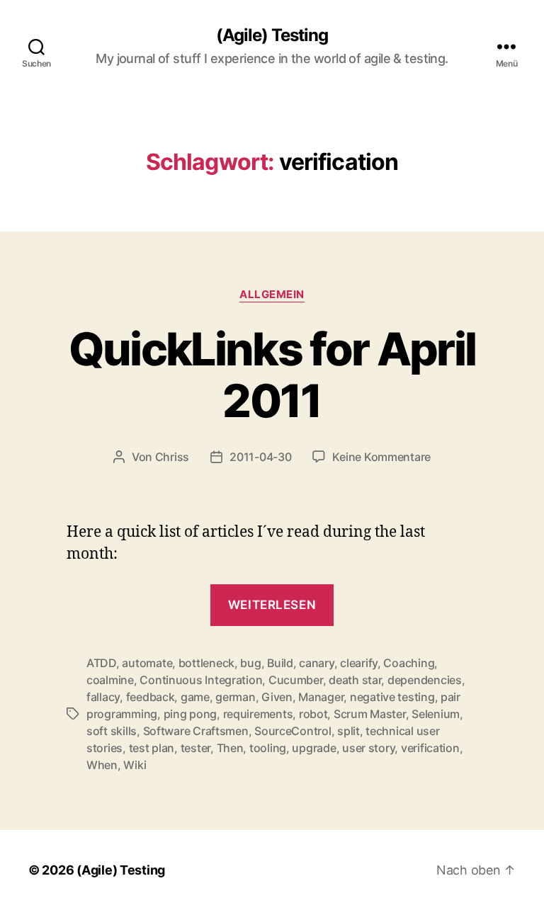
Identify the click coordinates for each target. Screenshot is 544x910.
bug (250, 663)
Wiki (134, 765)
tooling (267, 748)
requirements (258, 714)
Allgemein (272, 294)
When (102, 765)
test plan (152, 748)
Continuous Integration (201, 680)
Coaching (408, 663)
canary (316, 663)
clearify (359, 663)
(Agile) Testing (272, 35)
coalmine (110, 680)
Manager (321, 697)
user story (368, 748)
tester (195, 748)
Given (277, 697)
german (235, 697)
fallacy (103, 697)
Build (280, 663)
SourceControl (293, 731)
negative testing (392, 697)
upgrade (314, 748)
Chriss (172, 457)
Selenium (436, 714)
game (195, 697)
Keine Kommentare (381, 457)
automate (147, 663)
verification (430, 748)
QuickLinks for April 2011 (272, 375)
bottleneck (206, 663)
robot (313, 714)
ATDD (101, 663)
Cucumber (295, 680)
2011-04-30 (260, 457)
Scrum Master (370, 714)
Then (230, 748)
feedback (150, 697)
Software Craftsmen (196, 731)
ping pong (190, 714)
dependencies (424, 680)
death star (355, 680)
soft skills (111, 731)
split (348, 731)
